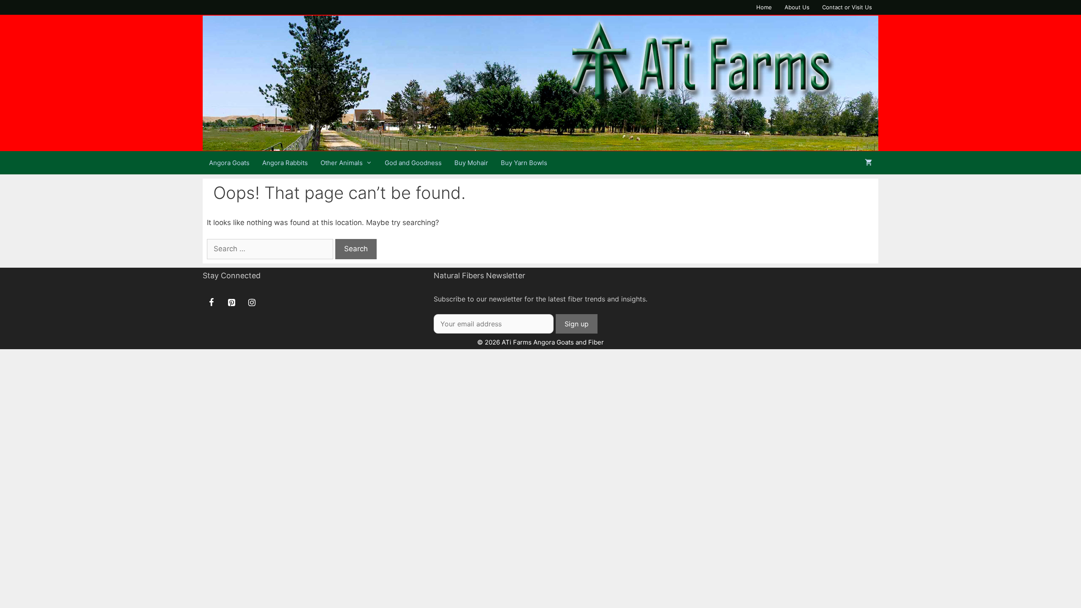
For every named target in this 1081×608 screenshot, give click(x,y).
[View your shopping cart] (868, 162)
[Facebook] (211, 303)
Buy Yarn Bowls (524, 163)
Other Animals (341, 163)
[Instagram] (251, 303)
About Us (797, 7)
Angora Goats (229, 163)
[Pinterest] (231, 303)
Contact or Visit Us (847, 7)
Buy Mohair (471, 163)
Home (764, 7)
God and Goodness (413, 163)
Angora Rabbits (285, 163)
